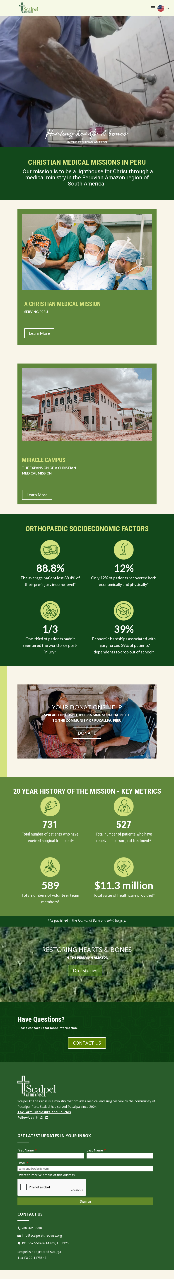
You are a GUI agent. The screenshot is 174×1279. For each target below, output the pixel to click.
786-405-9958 (32, 1228)
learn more (39, 333)
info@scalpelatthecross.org (42, 1235)
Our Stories (85, 970)
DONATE (87, 733)
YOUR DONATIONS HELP (87, 707)
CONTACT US (87, 1043)
